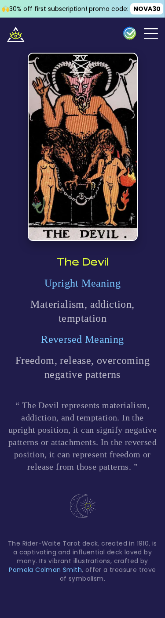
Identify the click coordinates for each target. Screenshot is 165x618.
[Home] (16, 34)
